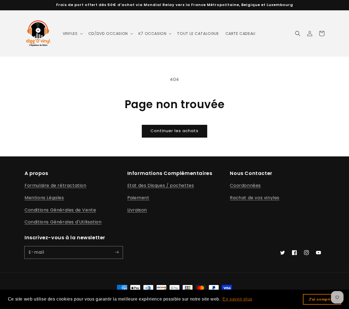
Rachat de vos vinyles (254, 198)
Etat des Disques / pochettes (160, 185)
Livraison (137, 210)
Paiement (138, 198)
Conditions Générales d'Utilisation (63, 222)
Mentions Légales (44, 198)
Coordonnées (245, 185)
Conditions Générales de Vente (60, 210)
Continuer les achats (174, 131)
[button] (72, 33)
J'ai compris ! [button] (322, 299)
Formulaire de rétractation (55, 185)
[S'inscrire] (117, 252)
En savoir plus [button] (237, 299)
